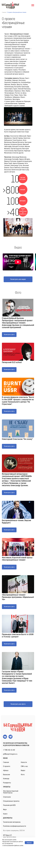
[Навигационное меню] (32, 5)
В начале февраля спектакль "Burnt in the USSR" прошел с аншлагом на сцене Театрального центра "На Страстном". (18, 400)
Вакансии (6, 774)
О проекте (6, 766)
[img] (18, 727)
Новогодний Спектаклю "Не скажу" (17, 439)
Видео (23, 770)
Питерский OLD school (12, 362)
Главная (4, 12)
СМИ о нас (24, 766)
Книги (5, 814)
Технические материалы (12, 822)
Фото (23, 774)
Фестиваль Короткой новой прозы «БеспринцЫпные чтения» (17, 558)
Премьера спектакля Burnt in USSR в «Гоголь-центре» (18, 635)
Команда (6, 779)
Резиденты (7, 783)
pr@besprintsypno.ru (10, 754)
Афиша (5, 770)
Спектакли (7, 797)
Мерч (5, 809)
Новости (24, 762)
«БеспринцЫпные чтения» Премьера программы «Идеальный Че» (18, 597)
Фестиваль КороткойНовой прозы (10, 792)
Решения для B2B (9, 805)
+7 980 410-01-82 (9, 750)
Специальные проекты (11, 801)
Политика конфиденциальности (14, 826)
